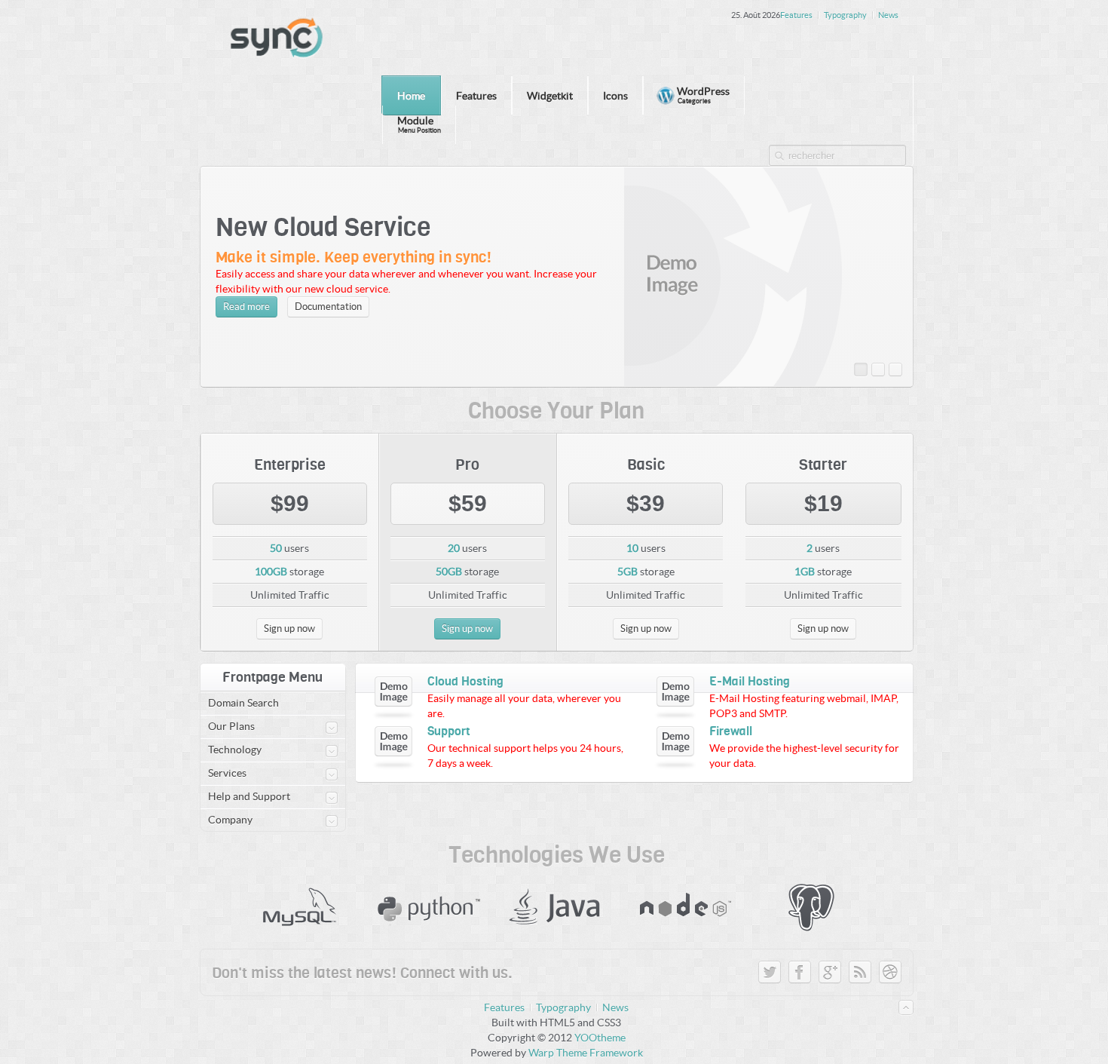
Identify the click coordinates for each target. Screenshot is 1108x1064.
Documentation (328, 306)
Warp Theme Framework (585, 1053)
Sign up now (823, 628)
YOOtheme (600, 1038)
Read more (246, 306)
